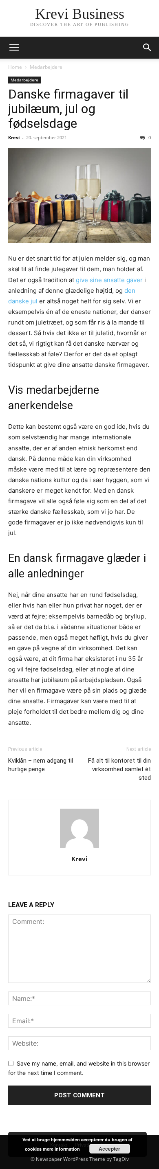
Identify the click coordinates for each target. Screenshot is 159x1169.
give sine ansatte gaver (109, 280)
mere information (61, 1149)
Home (15, 67)
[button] (14, 48)
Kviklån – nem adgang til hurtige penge (40, 765)
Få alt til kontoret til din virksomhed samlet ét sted (119, 769)
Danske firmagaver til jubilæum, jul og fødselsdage (68, 108)
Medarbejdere (46, 67)
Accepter (109, 1148)
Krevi (14, 137)
